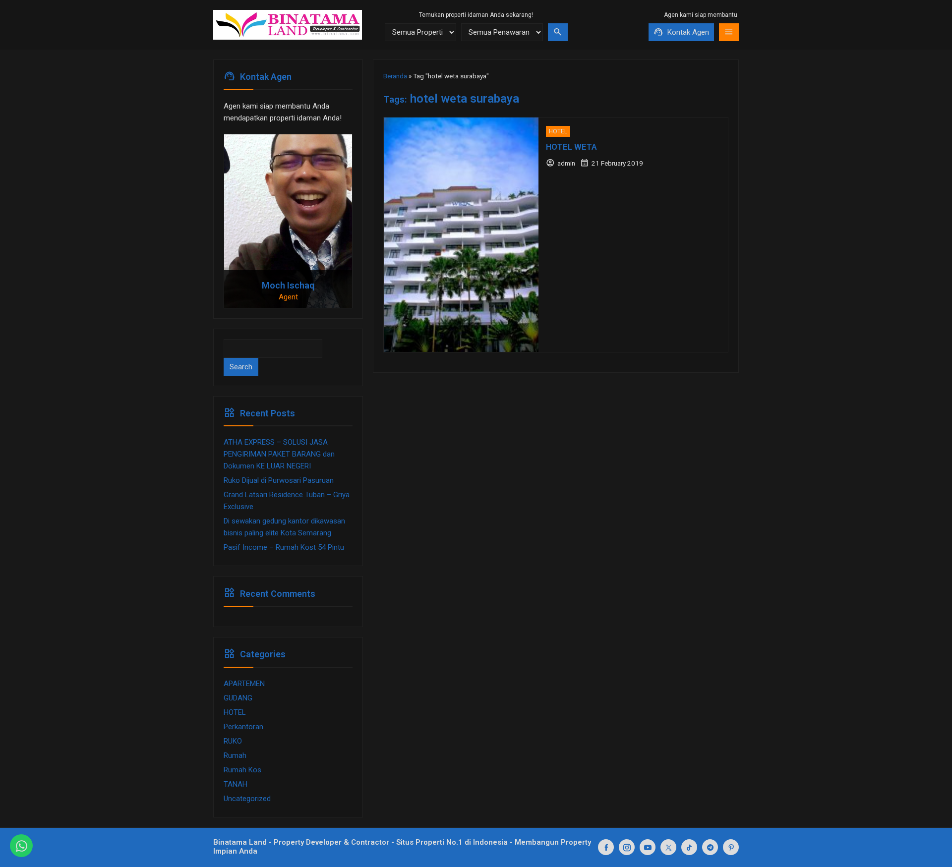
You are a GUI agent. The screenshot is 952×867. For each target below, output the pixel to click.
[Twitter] (668, 847)
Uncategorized (247, 798)
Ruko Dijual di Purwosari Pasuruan (279, 480)
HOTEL (558, 131)
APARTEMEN (244, 683)
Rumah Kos (242, 769)
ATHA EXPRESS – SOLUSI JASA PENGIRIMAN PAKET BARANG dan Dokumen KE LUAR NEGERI (279, 454)
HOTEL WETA (571, 147)
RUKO (233, 741)
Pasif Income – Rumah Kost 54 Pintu (284, 547)
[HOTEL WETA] (461, 234)
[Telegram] (710, 847)
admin (566, 163)
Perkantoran (243, 726)
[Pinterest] (731, 847)
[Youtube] (647, 847)
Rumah (235, 755)
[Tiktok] (689, 847)
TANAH (235, 784)
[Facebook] (606, 847)
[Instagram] (627, 847)
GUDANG (238, 698)
